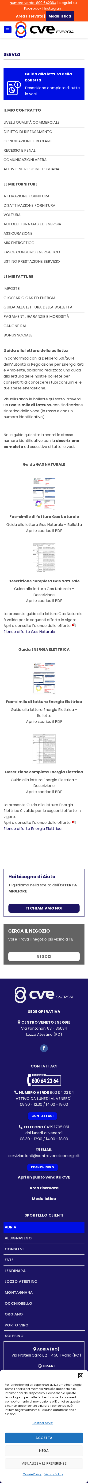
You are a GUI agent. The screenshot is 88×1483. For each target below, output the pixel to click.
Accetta (43, 1437)
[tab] (44, 1227)
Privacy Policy (53, 1474)
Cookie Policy (32, 1474)
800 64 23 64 (62, 1092)
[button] (80, 1375)
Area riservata (29, 16)
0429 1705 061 (56, 1127)
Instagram (53, 8)
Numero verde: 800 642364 (33, 2)
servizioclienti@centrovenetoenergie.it (44, 1155)
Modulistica (44, 1198)
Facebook (32, 8)
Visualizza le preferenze (44, 1463)
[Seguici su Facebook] (44, 1048)
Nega (44, 1450)
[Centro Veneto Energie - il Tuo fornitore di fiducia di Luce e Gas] (44, 29)
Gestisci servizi (42, 1423)
